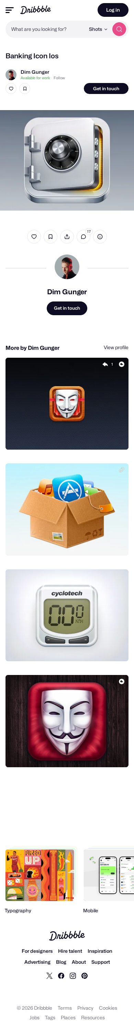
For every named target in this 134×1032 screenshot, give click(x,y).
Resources (93, 1017)
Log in (113, 10)
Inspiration (100, 951)
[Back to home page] (35, 9)
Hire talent (70, 951)
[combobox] (45, 29)
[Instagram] (73, 975)
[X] (49, 975)
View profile (116, 347)
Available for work (35, 78)
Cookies (108, 1008)
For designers (37, 951)
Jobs (35, 1017)
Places (68, 1017)
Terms (65, 1008)
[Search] (119, 29)
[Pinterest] (84, 975)
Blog (61, 962)
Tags (50, 1017)
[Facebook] (61, 975)
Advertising (37, 962)
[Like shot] (10, 88)
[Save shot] (24, 88)
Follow (59, 77)
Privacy (85, 1008)
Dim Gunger (35, 72)
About (79, 962)
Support (100, 962)
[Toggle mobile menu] (9, 10)
